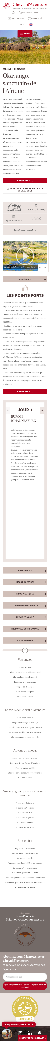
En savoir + (25, 841)
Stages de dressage (25, 687)
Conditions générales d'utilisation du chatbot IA (25, 882)
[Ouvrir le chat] (7, 1034)
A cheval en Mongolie (25, 808)
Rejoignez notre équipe (25, 848)
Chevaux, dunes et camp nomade (25, 737)
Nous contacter (17, 18)
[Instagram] (20, 1033)
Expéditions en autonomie (25, 682)
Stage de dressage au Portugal (25, 722)
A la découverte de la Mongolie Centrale (25, 727)
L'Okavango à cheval (25, 717)
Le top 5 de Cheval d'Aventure (25, 710)
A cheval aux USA (25, 812)
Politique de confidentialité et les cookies (25, 863)
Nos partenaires (25, 777)
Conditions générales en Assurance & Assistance (25, 877)
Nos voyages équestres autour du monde (25, 793)
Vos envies (25, 659)
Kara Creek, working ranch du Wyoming (25, 732)
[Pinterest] (39, 1033)
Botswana (19, 69)
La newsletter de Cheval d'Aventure (25, 763)
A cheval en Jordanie (25, 827)
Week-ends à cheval (25, 696)
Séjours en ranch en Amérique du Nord (25, 672)
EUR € (21, 24)
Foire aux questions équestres (25, 853)
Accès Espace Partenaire (25, 887)
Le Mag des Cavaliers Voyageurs (25, 758)
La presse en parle (25, 858)
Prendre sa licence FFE (25, 768)
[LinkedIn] (30, 1033)
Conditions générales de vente (25, 872)
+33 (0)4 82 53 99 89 (30, 12)
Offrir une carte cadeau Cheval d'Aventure (25, 773)
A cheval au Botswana (25, 803)
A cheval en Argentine (25, 817)
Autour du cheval (25, 750)
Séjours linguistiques (25, 691)
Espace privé (36, 18)
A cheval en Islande (25, 822)
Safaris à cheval (25, 667)
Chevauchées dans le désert (25, 677)
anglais (31, 24)
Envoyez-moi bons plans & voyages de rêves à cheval (26, 986)
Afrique (7, 69)
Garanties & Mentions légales (25, 868)
